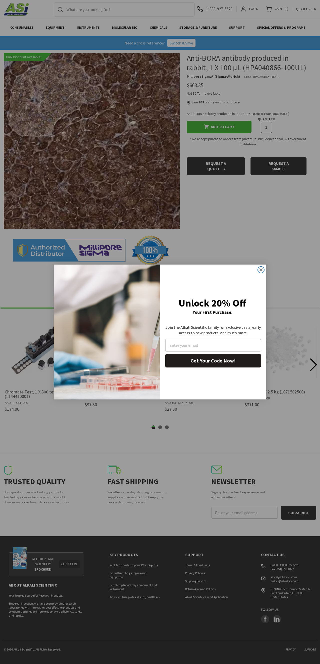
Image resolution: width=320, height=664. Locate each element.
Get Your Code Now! (213, 360)
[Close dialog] (261, 270)
